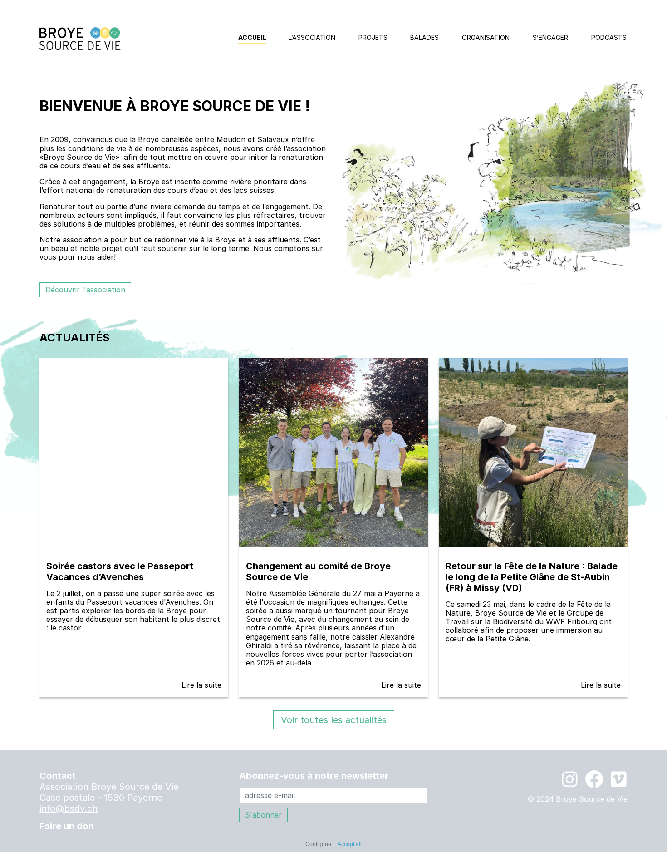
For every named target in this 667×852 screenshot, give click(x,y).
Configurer (318, 844)
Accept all (350, 844)
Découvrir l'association (85, 289)
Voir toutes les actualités (334, 719)
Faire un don (66, 826)
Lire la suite (201, 684)
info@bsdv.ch (68, 808)
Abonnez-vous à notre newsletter (313, 775)
